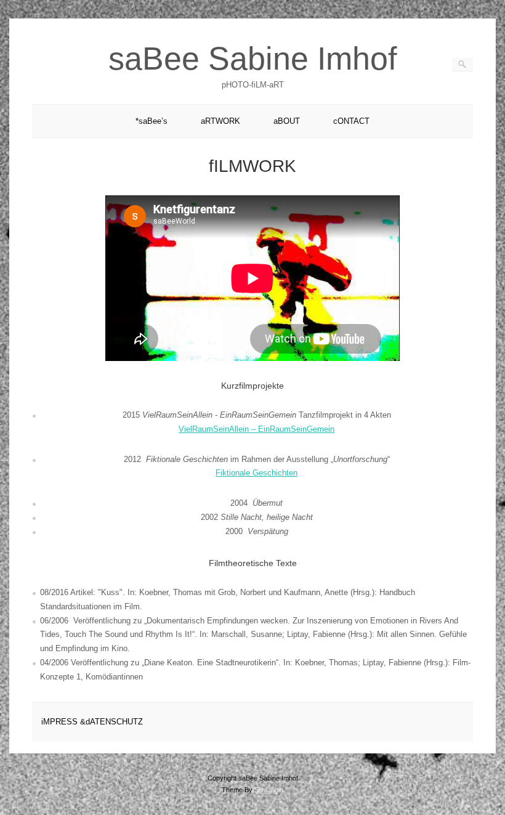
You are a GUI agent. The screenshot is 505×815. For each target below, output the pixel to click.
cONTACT (351, 121)
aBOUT (286, 121)
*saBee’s (151, 121)
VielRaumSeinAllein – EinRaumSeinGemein (256, 429)
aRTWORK (220, 121)
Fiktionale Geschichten (256, 472)
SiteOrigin (268, 789)
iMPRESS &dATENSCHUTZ (92, 721)
